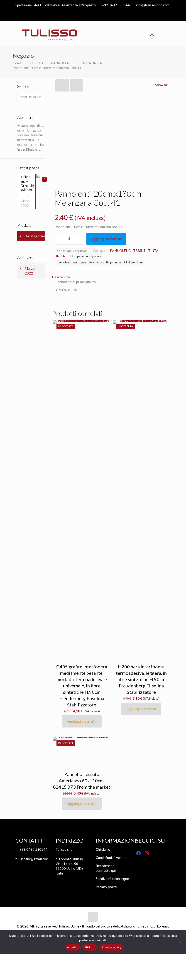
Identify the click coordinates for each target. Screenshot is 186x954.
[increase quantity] (79, 238)
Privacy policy (106, 887)
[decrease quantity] (60, 238)
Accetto (72, 947)
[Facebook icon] (162, 15)
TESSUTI (36, 63)
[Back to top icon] (93, 917)
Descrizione (61, 277)
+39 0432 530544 (116, 5)
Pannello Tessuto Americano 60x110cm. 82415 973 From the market (81, 780)
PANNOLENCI (62, 63)
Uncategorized (36, 236)
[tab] (111, 277)
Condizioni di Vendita (111, 857)
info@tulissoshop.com (152, 5)
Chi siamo (103, 849)
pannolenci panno (89, 256)
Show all (161, 85)
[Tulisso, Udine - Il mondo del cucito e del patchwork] (49, 34)
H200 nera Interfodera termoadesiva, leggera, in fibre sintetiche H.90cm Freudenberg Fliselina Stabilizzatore (141, 679)
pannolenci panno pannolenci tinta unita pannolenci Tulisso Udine (100, 262)
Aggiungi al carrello (106, 239)
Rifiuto (90, 947)
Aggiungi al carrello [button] (82, 721)
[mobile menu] (167, 34)
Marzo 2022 (30, 270)
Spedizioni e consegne (112, 879)
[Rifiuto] (180, 942)
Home (17, 63)
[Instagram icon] (168, 15)
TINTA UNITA (91, 63)
